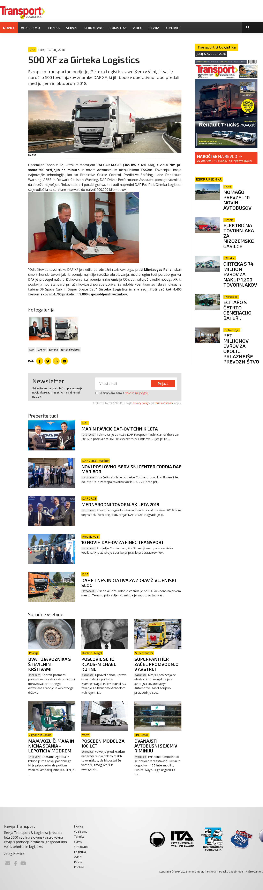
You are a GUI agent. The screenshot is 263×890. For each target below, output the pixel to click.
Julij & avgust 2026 (211, 54)
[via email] (64, 361)
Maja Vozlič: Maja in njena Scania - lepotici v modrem (51, 745)
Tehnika (53, 28)
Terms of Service (164, 403)
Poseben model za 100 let (102, 743)
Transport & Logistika (216, 47)
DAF (31, 349)
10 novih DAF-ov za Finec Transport (122, 542)
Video (138, 28)
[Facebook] (15, 863)
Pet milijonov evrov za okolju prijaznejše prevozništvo (241, 348)
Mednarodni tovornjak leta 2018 (120, 504)
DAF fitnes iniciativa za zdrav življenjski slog (128, 583)
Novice (9, 28)
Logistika (118, 28)
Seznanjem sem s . (123, 393)
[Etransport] (22, 12)
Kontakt (172, 28)
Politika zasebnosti (231, 871)
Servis (71, 28)
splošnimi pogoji (136, 393)
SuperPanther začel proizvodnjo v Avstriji (156, 663)
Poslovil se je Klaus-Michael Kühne (98, 663)
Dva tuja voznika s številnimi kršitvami (49, 663)
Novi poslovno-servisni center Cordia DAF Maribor (131, 469)
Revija (154, 28)
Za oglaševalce (14, 854)
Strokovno (94, 28)
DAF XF (42, 349)
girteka (53, 349)
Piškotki (212, 871)
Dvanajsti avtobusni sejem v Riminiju (155, 745)
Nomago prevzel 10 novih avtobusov (237, 200)
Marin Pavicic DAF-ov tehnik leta (119, 428)
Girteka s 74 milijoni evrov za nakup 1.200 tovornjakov (240, 274)
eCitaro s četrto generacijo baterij (237, 310)
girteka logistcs (70, 349)
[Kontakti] (8, 863)
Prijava (163, 383)
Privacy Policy (141, 403)
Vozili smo (30, 28)
